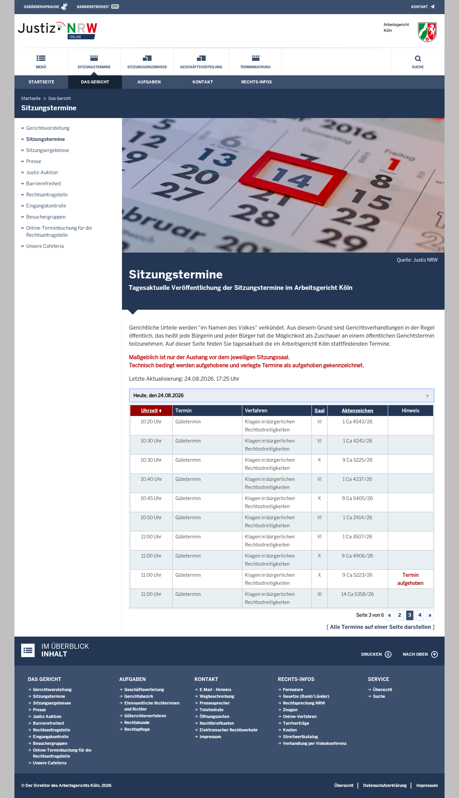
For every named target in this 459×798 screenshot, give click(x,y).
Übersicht (382, 689)
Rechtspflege (137, 729)
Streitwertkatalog (300, 736)
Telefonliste (211, 710)
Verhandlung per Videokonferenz (314, 743)
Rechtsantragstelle (47, 195)
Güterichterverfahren (145, 716)
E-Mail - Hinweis (215, 689)
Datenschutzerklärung (385, 785)
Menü (41, 67)
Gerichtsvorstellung (48, 128)
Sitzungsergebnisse (147, 67)
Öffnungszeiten (214, 716)
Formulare (293, 689)
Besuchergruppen (46, 217)
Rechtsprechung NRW (304, 703)
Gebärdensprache (41, 7)
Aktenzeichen (357, 411)
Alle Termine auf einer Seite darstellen (380, 627)
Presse (33, 161)
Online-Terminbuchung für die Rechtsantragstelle (59, 231)
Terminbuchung (255, 67)
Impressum (210, 736)
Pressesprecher (215, 703)
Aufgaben (149, 82)
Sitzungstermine (94, 67)
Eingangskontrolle (46, 206)
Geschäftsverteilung (201, 67)
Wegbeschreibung (217, 696)
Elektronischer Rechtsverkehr (229, 730)
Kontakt (419, 7)
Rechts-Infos (256, 82)
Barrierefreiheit (93, 7)
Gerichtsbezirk (138, 696)
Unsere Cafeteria (45, 246)
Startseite (41, 82)
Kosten (290, 730)
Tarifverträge (296, 723)
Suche (418, 67)
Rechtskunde (137, 722)
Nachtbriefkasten (217, 723)
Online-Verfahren (300, 716)
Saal (320, 411)
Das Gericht (95, 82)
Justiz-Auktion (42, 172)
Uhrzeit (149, 411)
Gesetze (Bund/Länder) (306, 696)
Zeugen (290, 710)
